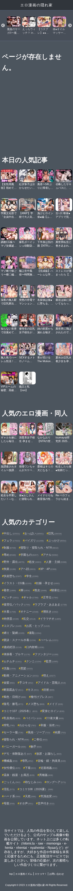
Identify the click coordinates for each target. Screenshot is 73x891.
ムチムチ (12, 661)
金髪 (9, 682)
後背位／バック (17, 604)
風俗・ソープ (39, 732)
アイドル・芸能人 (52, 682)
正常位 (50, 597)
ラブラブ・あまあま (51, 604)
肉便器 (11, 618)
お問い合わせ (56, 874)
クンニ (33, 661)
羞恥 (35, 632)
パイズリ (34, 540)
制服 (10, 547)
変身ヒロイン (53, 711)
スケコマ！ (41, 874)
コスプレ (12, 625)
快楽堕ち (12, 576)
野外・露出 (14, 561)
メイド (56, 703)
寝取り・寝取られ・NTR (39, 547)
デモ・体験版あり (18, 753)
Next (70, 26)
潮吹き (50, 611)
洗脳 (10, 668)
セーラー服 (13, 732)
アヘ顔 (27, 569)
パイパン (33, 718)
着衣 (10, 590)
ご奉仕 (40, 739)
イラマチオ (50, 618)
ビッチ (11, 597)
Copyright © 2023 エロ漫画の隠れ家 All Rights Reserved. (36, 885)
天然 (30, 796)
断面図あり (13, 689)
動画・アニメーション (21, 675)
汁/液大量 (55, 718)
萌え (49, 675)
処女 (35, 561)
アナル (50, 554)
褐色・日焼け (15, 696)
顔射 (48, 689)
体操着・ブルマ (17, 654)
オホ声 (26, 803)
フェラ (12, 540)
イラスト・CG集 (17, 583)
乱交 (29, 618)
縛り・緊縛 (14, 632)
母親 (9, 803)
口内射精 (35, 647)
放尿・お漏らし (48, 753)
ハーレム (49, 640)
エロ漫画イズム (23, 874)
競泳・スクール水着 (20, 640)
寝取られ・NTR (16, 739)
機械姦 (10, 760)
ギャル (30, 597)
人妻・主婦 (56, 561)
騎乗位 (58, 590)
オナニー (29, 611)
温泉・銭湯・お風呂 (19, 775)
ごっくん (12, 782)
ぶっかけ (57, 540)
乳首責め (12, 718)
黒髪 (26, 668)
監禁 (52, 661)
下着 (30, 767)
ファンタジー (46, 654)
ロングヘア (56, 782)
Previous (3, 26)
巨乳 (55, 533)
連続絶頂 (12, 647)
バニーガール (15, 746)
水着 (10, 611)
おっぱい (34, 533)
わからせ (27, 725)
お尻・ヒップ (38, 625)
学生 (32, 576)
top (11, 874)
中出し (12, 533)
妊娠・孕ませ (48, 583)
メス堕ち (36, 703)
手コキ (26, 682)
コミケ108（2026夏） (36, 789)
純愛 (60, 732)
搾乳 (9, 725)
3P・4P (48, 569)
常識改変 (49, 796)
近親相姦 (49, 767)
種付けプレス (42, 696)
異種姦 (46, 775)
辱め (10, 554)
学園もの (29, 554)
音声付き (46, 803)
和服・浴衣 (50, 725)
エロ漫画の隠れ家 (36, 5)
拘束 (10, 569)
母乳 (27, 760)
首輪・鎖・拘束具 (52, 760)
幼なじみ (33, 782)
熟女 (40, 590)
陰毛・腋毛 (13, 703)
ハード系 (12, 796)
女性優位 (12, 767)
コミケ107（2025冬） (20, 711)
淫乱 (9, 789)
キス (33, 689)
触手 (36, 746)
